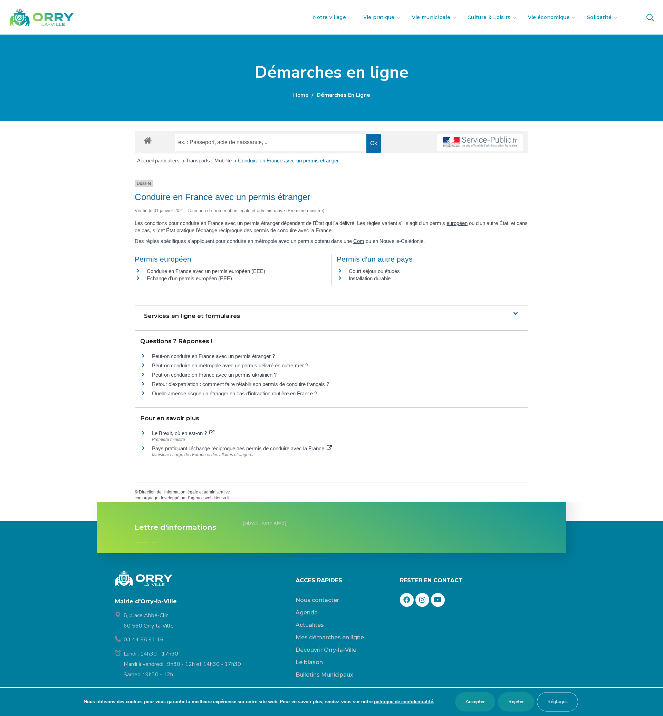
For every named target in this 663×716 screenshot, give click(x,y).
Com (358, 241)
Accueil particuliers (159, 160)
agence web (201, 498)
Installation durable (370, 278)
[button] (649, 17)
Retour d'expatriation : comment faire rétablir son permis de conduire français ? (240, 384)
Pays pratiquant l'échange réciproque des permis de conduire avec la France (239, 448)
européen (457, 223)
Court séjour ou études (374, 271)
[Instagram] (422, 600)
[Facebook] (407, 600)
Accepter (475, 701)
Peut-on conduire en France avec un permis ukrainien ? (214, 375)
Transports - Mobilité (209, 160)
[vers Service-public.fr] (480, 142)
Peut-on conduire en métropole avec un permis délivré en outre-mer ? (230, 365)
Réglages (557, 701)
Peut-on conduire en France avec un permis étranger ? (213, 356)
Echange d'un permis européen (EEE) (189, 278)
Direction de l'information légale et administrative (184, 492)
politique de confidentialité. (404, 701)
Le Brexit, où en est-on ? (180, 433)
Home (300, 95)
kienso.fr (222, 498)
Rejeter (516, 701)
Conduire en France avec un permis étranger (288, 160)
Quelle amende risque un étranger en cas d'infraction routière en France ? (234, 393)
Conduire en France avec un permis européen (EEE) (206, 271)
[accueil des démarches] (147, 140)
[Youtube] (438, 600)
